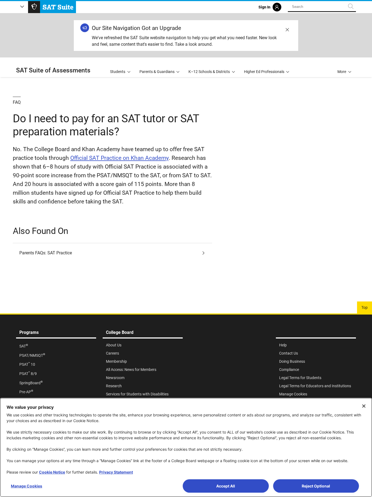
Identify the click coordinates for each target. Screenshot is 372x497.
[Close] (364, 406)
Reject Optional (316, 486)
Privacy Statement (116, 472)
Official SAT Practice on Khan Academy (119, 158)
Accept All (225, 486)
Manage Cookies (26, 486)
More (341, 71)
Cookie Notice (52, 472)
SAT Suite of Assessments (53, 70)
